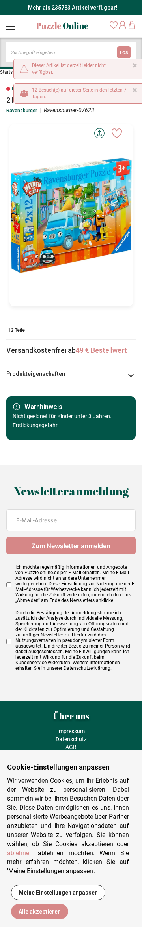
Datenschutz (71, 739)
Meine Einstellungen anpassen (58, 892)
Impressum (71, 731)
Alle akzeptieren (40, 911)
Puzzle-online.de (41, 572)
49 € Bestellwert (101, 350)
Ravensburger (21, 110)
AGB (71, 747)
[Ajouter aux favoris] (117, 133)
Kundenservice (31, 662)
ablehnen (20, 853)
